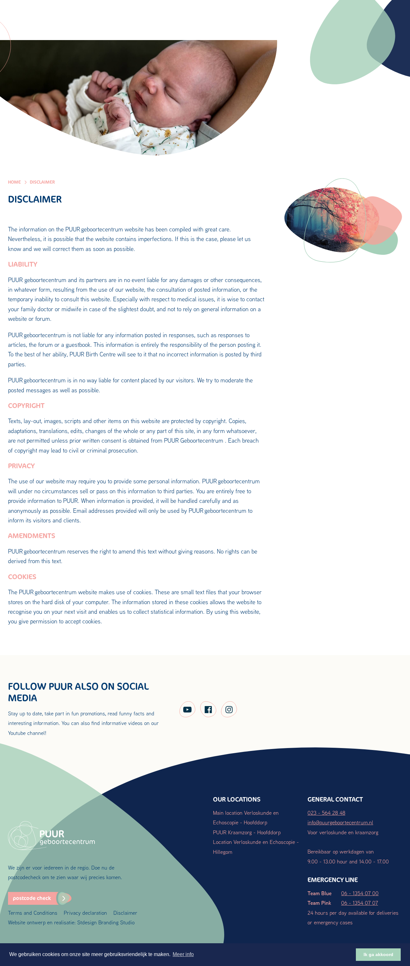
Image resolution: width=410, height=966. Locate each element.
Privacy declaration (85, 912)
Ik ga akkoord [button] (378, 954)
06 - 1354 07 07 (359, 902)
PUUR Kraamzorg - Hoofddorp (247, 832)
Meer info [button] (183, 954)
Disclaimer (125, 912)
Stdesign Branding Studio (106, 922)
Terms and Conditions (32, 912)
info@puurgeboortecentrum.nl (340, 822)
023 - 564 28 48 (326, 812)
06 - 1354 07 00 (360, 893)
